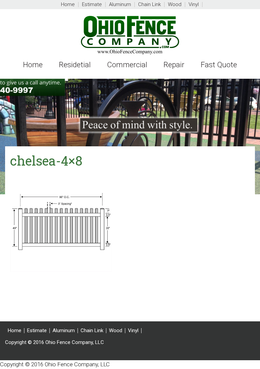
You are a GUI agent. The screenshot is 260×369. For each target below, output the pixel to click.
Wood (115, 330)
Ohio (130, 35)
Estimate (37, 330)
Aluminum (63, 330)
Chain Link (92, 330)
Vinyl (133, 330)
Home (14, 330)
